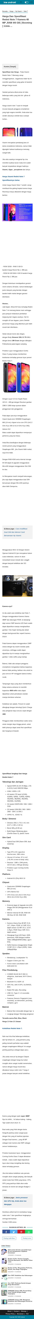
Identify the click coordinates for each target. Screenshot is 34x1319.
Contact (16, 1311)
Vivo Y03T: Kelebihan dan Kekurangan (20, 1275)
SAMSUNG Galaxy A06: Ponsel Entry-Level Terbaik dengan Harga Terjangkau (20, 1292)
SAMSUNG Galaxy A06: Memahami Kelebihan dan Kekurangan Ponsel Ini (20, 1300)
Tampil (12, 67)
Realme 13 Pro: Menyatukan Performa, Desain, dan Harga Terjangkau (20, 1268)
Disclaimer (20, 1314)
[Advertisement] (17, 46)
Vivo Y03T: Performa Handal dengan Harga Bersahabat (19, 1283)
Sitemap (23, 1311)
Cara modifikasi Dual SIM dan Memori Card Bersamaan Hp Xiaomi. (15, 532)
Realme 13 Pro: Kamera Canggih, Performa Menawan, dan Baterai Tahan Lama (20, 1260)
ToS (27, 1314)
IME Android (21, 1317)
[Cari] (21, 2)
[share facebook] (6, 1231)
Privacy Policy (10, 1314)
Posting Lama (27, 1238)
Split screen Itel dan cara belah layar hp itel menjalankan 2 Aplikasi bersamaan (19, 1251)
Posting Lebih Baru (9, 1238)
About (9, 1311)
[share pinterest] (21, 1231)
